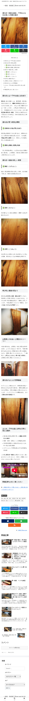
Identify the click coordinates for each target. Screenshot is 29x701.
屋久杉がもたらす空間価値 (10, 83)
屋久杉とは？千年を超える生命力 (12, 60)
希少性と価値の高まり (9, 78)
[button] (26, 352)
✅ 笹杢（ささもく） (11, 74)
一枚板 (4, 498)
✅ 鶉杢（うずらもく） (11, 72)
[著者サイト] (7, 521)
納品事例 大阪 (19, 500)
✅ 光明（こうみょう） (11, 76)
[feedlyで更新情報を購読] (21, 521)
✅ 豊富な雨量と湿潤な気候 (12, 67)
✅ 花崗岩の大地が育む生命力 (13, 65)
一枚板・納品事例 (21, 498)
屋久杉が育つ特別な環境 (10, 63)
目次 (12, 57)
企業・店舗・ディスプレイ (8, 500)
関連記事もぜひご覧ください (11, 89)
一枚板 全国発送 (12, 498)
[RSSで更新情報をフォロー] (14, 525)
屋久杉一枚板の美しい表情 (10, 69)
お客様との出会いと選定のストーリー (13, 80)
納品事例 (5, 495)
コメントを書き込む (14, 647)
